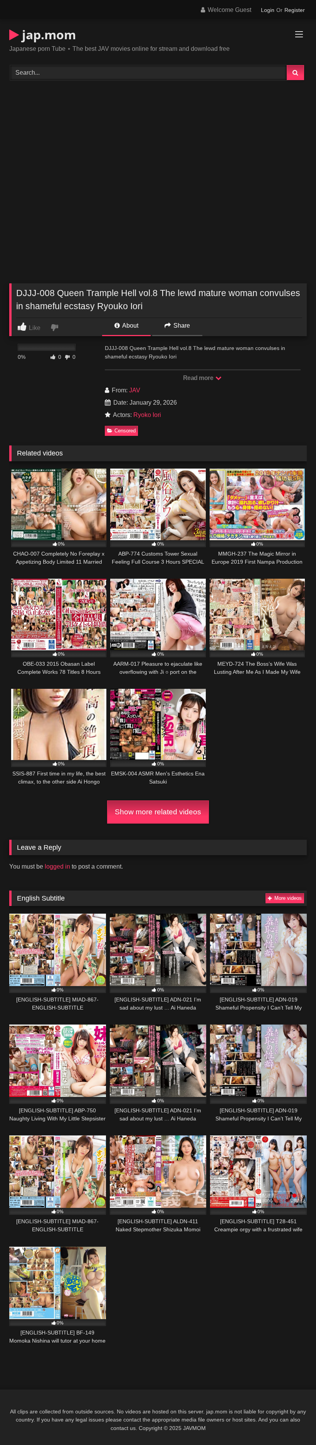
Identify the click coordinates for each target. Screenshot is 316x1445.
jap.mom (47, 34)
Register (294, 10)
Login (267, 10)
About (129, 325)
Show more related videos (158, 812)
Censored (125, 431)
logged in (57, 866)
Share (181, 325)
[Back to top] (292, 1422)
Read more (199, 378)
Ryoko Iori (147, 415)
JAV (134, 390)
